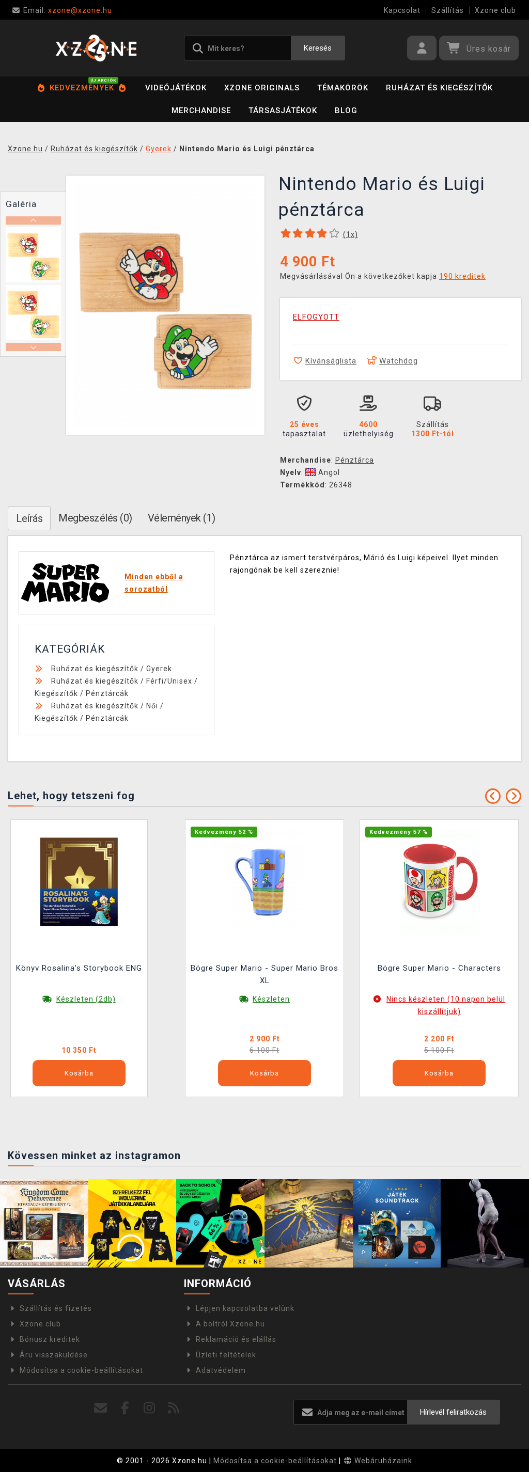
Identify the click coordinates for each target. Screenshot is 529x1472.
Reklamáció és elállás (236, 1339)
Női (152, 706)
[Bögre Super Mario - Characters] (439, 881)
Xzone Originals (262, 87)
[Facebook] (125, 1408)
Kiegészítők (56, 693)
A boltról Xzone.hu (230, 1324)
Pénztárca (354, 460)
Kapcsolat (402, 10)
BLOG (346, 110)
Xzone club (495, 10)
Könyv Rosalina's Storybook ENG (79, 968)
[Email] (101, 1408)
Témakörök (342, 87)
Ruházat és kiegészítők (439, 87)
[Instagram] (150, 1408)
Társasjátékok (282, 110)
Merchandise (201, 110)
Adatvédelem (221, 1370)
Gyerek (159, 668)
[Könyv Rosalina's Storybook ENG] (79, 881)
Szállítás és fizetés (56, 1308)
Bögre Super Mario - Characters (439, 968)
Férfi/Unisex (169, 681)
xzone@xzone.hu (67, 10)
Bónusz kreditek (50, 1339)
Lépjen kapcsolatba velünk (245, 1308)
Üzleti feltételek (226, 1355)
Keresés (318, 48)
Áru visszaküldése (54, 1355)
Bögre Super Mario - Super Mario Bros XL (264, 974)
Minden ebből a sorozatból (154, 583)
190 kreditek (462, 276)
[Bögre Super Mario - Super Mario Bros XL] (264, 881)
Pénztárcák (107, 693)
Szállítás (447, 10)
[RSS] (174, 1408)
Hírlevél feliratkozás (453, 1412)
